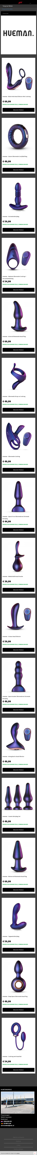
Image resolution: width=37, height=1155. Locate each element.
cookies (18, 1153)
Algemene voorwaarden (18, 1137)
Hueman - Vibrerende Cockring (11, 456)
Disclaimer (18, 1141)
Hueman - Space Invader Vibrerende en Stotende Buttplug (16, 697)
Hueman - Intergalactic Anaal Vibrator (13, 756)
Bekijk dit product (18, 110)
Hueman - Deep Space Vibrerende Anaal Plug (15, 996)
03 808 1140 (7, 1123)
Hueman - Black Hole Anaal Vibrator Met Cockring (17, 96)
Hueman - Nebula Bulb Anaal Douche (13, 576)
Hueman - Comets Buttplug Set (11, 816)
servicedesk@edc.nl (7, 1125)
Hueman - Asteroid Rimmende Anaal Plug (14, 336)
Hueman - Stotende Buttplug (11, 216)
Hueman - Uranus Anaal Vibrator (12, 636)
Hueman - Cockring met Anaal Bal (12, 1056)
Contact (18, 1145)
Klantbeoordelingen (18, 1149)
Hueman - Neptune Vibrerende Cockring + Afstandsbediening (14, 277)
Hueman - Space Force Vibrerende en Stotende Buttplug (16, 517)
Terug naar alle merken (7, 9)
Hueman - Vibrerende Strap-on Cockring (14, 396)
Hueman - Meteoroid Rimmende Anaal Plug (15, 876)
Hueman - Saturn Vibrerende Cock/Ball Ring (15, 156)
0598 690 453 (7, 1121)
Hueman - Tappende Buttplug (11, 936)
